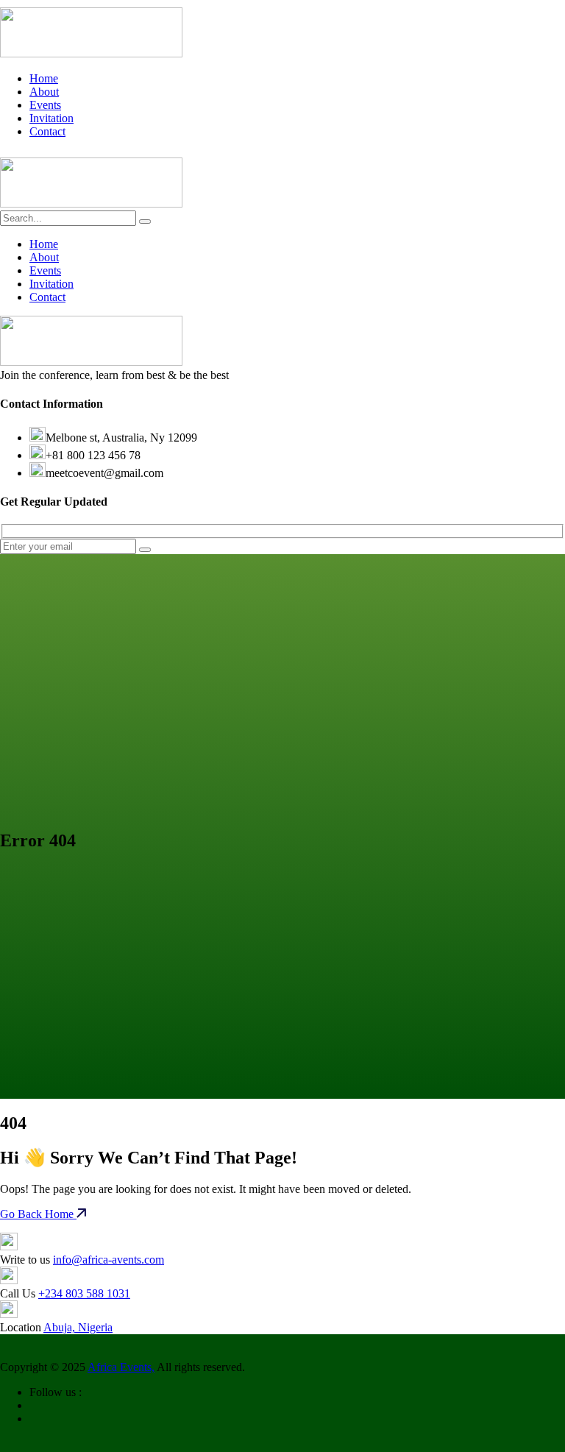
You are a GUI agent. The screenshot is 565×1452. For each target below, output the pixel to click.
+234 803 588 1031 (84, 1293)
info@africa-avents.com (108, 1259)
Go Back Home (38, 1214)
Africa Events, (121, 1367)
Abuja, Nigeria (78, 1327)
